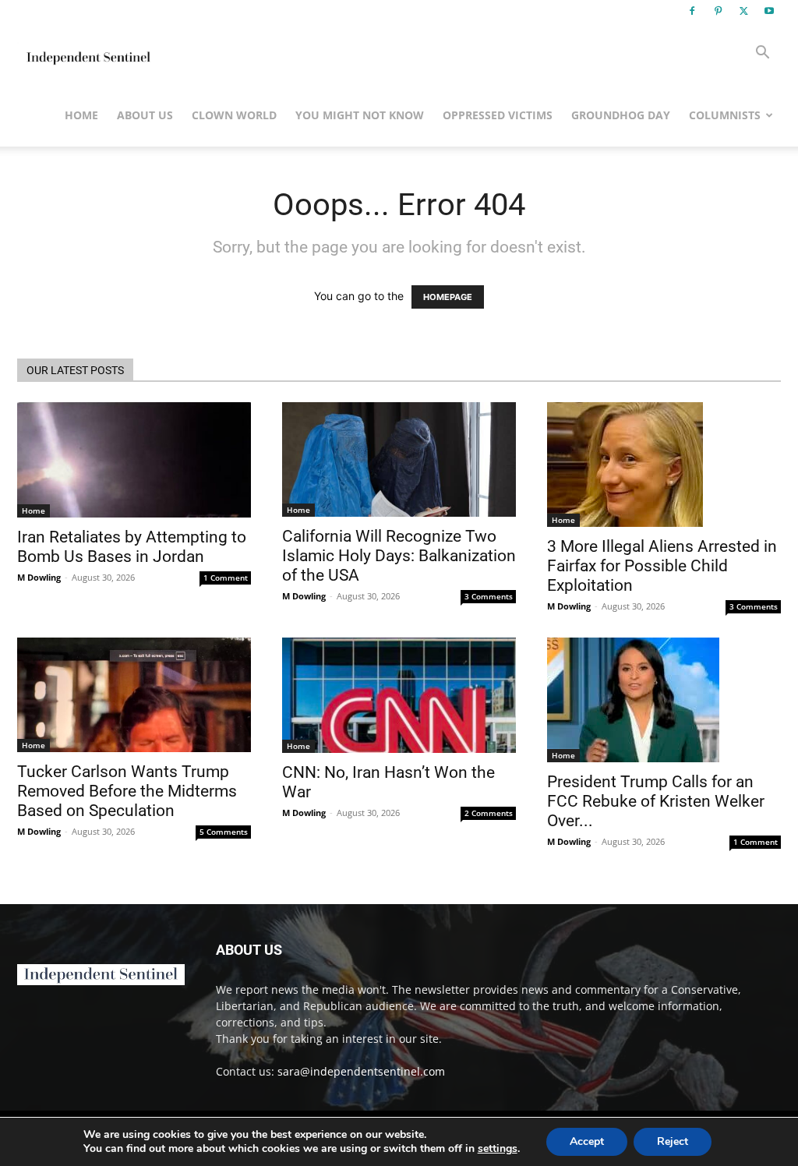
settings (497, 1149)
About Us (145, 115)
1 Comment (225, 577)
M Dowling (39, 577)
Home (81, 115)
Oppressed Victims (498, 115)
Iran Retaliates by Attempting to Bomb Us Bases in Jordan (131, 547)
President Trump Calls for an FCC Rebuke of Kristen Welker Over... (655, 801)
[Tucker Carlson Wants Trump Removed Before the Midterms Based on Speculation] (134, 695)
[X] (743, 11)
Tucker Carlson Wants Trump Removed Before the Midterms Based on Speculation (127, 791)
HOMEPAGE (447, 297)
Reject (672, 1141)
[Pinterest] (717, 11)
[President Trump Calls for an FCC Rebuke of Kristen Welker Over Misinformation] (664, 700)
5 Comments (224, 831)
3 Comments (488, 596)
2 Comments (488, 812)
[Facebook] (692, 11)
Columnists (725, 115)
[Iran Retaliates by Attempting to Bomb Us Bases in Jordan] (134, 460)
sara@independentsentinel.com (361, 1071)
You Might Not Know (359, 115)
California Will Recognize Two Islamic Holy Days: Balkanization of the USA (399, 556)
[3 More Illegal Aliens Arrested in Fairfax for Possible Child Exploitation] (664, 464)
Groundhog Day (620, 115)
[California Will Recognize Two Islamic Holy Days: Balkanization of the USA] (399, 459)
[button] (762, 54)
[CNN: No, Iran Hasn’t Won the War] (399, 695)
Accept (587, 1141)
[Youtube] (769, 11)
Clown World (234, 115)
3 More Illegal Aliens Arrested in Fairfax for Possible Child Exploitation (662, 566)
